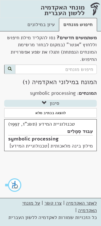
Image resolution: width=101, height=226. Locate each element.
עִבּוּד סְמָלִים (80, 131)
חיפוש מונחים (78, 24)
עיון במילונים (41, 24)
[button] (13, 185)
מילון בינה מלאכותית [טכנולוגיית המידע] (51, 145)
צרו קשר (53, 203)
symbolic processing (33, 138)
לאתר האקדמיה (81, 203)
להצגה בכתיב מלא (50, 113)
